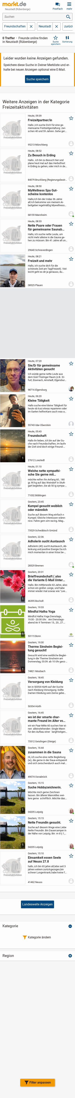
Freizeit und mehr (40, 261)
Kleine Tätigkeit (38, 400)
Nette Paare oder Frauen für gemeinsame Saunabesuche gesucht (46, 227)
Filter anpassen (40, 1082)
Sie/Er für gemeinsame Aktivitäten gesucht (44, 367)
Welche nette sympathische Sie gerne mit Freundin (44, 472)
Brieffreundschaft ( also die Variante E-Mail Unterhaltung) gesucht (46, 578)
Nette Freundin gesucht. (44, 822)
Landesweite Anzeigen (37, 904)
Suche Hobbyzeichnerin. (45, 787)
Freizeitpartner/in (40, 120)
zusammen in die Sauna (44, 752)
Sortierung (67, 42)
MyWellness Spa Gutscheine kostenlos (43, 192)
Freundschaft (37, 436)
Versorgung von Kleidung (45, 682)
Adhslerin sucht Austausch (46, 541)
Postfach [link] (58, 8)
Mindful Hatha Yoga (41, 611)
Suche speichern (55, 43)
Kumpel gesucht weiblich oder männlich (45, 507)
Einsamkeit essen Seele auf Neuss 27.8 (44, 859)
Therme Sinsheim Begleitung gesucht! (45, 648)
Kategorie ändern (39, 937)
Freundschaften (15, 26)
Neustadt (45, 26)
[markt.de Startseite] (14, 4)
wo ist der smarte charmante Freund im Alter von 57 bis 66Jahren (46, 719)
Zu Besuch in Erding (41, 155)
